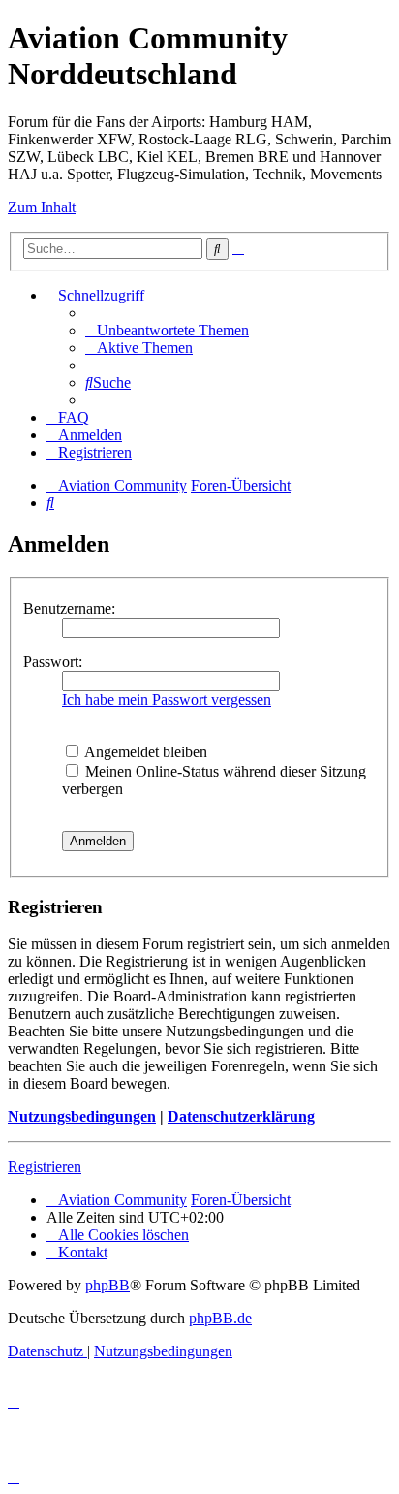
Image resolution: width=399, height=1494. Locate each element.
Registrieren (44, 1167)
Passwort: (52, 661)
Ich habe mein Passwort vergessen (166, 699)
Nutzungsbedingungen (82, 1116)
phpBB (107, 1285)
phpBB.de (220, 1318)
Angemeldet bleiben (144, 752)
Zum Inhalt (42, 207)
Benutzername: (69, 608)
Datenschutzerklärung (241, 1116)
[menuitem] (167, 330)
